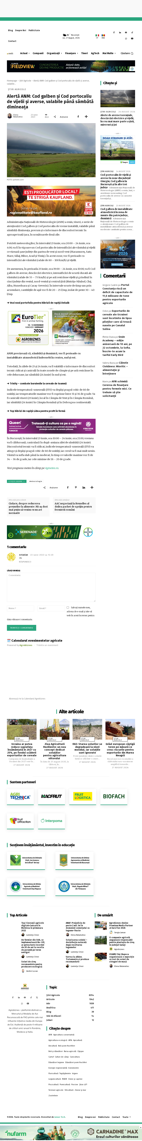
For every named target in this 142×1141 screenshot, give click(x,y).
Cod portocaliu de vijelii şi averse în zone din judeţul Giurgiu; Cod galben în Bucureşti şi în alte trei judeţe (115, 181)
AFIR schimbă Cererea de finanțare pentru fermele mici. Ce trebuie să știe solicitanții (117, 389)
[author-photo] (23, 935)
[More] (86, 116)
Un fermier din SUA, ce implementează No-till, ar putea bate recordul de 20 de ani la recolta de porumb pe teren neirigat (33, 946)
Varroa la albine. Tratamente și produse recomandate (77, 959)
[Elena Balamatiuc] (10, 115)
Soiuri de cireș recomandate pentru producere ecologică (31, 964)
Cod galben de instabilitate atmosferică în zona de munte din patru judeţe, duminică (116, 214)
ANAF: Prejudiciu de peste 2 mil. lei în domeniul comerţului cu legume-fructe (78, 927)
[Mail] (126, 33)
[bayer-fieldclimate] (71, 65)
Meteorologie (35, 481)
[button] (127, 53)
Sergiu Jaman (120, 932)
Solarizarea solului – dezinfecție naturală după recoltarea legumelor (76, 944)
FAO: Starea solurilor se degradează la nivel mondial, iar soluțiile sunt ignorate (87, 748)
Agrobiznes (119, 949)
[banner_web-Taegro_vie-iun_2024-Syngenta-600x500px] (117, 149)
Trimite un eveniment (47, 645)
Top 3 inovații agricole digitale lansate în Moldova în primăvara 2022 (32, 927)
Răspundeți (25, 562)
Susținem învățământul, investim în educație (42, 845)
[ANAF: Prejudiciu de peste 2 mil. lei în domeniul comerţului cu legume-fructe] (57, 925)
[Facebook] (114, 33)
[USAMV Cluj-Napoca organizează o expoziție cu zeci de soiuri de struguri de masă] (101, 957)
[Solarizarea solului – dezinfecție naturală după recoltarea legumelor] (57, 942)
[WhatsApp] (126, 39)
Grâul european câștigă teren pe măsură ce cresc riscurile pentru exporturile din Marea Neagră (120, 749)
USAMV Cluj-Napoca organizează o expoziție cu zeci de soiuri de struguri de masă (121, 958)
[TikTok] (132, 33)
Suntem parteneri (23, 782)
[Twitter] (37, 998)
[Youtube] (132, 39)
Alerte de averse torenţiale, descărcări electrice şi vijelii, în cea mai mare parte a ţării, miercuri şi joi (117, 120)
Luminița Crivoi (32, 935)
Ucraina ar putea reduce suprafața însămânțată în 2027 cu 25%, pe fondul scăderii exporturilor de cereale (22, 749)
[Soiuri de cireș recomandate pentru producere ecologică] (13, 964)
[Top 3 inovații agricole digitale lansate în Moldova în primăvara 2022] (13, 925)
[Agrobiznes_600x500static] (117, 254)
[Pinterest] (75, 487)
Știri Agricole (25, 81)
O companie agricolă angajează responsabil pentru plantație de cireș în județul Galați (121, 941)
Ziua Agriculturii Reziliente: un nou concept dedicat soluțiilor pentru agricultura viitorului (54, 751)
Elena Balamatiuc (18, 116)
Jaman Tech (59, 1117)
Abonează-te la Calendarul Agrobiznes (27, 698)
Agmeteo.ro (51, 468)
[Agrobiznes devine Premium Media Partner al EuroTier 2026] (101, 925)
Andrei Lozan (32, 971)
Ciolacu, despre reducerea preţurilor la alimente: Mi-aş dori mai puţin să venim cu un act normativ (28, 508)
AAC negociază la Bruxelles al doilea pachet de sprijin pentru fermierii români (73, 506)
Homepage (12, 81)
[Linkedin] (120, 33)
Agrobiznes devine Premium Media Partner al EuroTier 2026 (121, 925)
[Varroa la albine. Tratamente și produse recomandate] (57, 959)
